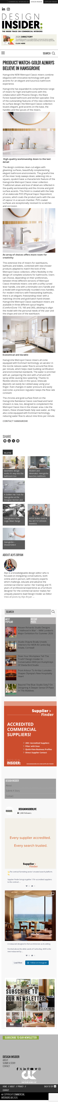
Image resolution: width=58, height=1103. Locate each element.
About (9, 785)
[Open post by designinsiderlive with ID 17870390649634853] (30, 915)
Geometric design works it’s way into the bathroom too (13, 473)
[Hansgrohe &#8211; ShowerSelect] (14, 534)
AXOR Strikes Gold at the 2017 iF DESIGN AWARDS (38, 521)
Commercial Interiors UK (18, 2)
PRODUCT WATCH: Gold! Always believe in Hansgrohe (28, 65)
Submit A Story (13, 790)
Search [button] (53, 53)
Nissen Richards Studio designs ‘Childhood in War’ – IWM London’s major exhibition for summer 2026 (36, 630)
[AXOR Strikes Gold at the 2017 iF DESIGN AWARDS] (39, 510)
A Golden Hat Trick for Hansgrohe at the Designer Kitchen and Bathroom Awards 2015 (13, 497)
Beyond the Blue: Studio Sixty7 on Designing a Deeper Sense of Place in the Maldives (36, 687)
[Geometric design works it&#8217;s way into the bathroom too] (14, 462)
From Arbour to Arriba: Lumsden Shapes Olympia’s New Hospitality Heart (35, 673)
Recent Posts (34, 621)
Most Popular (9, 621)
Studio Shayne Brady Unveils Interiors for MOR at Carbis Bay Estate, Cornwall (34, 644)
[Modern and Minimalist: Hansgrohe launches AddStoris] (39, 462)
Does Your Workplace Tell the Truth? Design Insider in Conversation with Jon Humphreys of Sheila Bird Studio (35, 661)
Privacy (20, 1086)
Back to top (48, 1086)
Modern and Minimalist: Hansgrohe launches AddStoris (38, 473)
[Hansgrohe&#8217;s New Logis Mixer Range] (14, 510)
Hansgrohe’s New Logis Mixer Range (12, 519)
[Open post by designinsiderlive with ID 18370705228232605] (30, 843)
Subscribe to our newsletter (21, 1037)
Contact (9, 796)
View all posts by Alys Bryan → (19, 596)
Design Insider (36, 2)
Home (5, 1086)
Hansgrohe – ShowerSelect (10, 543)
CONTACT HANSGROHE (15, 421)
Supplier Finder (51, 2)
